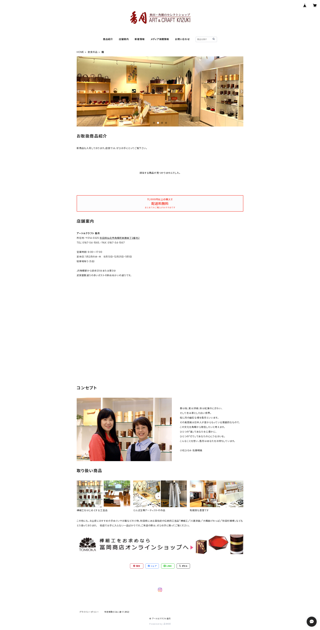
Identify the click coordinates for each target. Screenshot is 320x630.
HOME (80, 52)
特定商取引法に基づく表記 (116, 612)
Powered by (156, 624)
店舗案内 (124, 39)
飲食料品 (93, 52)
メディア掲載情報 (160, 39)
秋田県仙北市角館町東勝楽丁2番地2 (120, 237)
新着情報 (139, 39)
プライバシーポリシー (89, 612)
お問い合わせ (182, 39)
